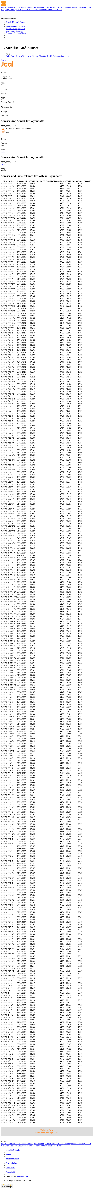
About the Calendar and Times (50, 10)
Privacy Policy (11, 1163)
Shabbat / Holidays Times (81, 7)
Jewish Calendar (7, 7)
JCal (2, 10)
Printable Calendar (13, 1150)
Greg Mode (5, 76)
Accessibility (11, 1172)
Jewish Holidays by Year (43, 7)
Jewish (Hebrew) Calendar (16, 22)
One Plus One (22, 1176)
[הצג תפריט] (3, 3)
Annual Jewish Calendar (23, 7)
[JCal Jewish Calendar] (11, 16)
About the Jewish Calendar (49, 56)
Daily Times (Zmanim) (62, 7)
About (8, 1154)
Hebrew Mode (6, 79)
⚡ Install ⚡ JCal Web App (7, 1186)
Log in (3, 60)
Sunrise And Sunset (30, 10)
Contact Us (64, 56)
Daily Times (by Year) (13, 10)
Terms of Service (12, 1159)
